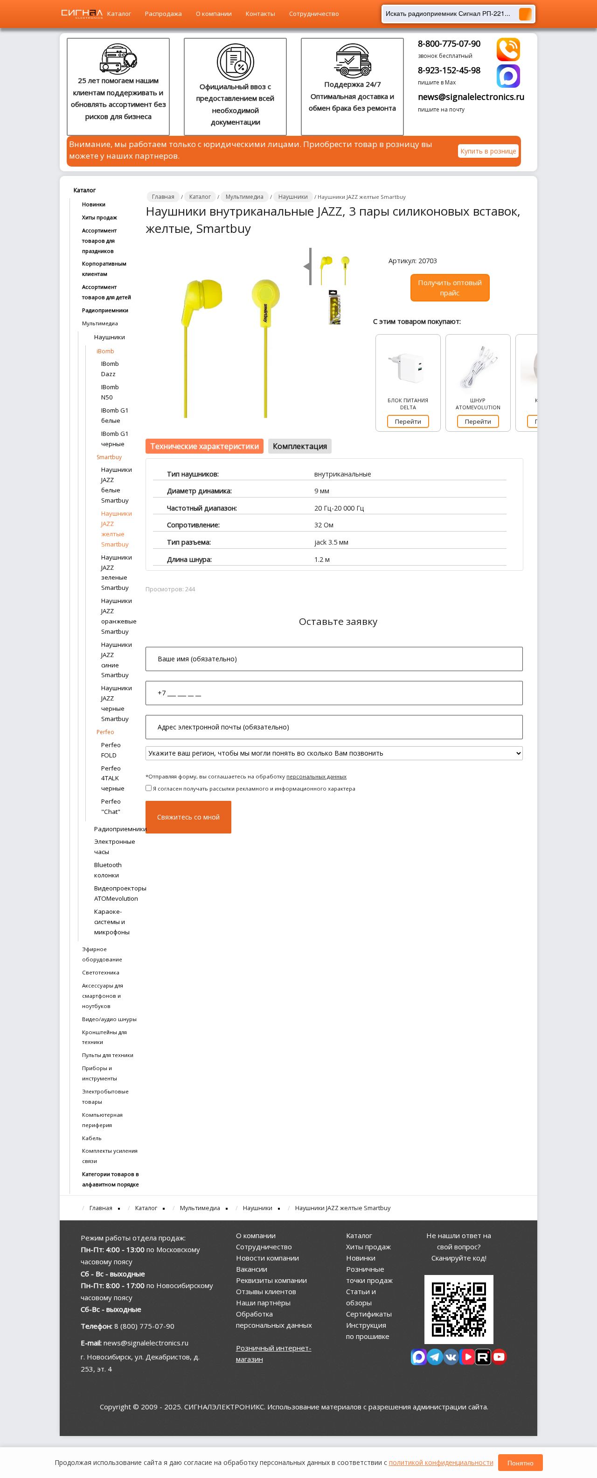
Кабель (92, 1138)
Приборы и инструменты (99, 1073)
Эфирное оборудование (102, 954)
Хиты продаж (99, 217)
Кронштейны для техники (104, 1037)
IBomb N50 (110, 392)
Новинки (93, 204)
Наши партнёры (263, 1302)
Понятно (520, 1462)
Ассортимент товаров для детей (106, 292)
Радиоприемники (105, 310)
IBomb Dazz (110, 368)
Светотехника (100, 972)
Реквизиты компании (271, 1280)
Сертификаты (369, 1313)
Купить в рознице (488, 151)
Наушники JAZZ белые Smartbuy (116, 484)
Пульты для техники (107, 1054)
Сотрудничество (314, 13)
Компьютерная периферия (102, 1119)
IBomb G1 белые (115, 415)
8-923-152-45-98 (449, 70)
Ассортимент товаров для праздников (99, 240)
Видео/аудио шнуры (109, 1019)
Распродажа (163, 13)
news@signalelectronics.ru (471, 96)
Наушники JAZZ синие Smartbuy (116, 659)
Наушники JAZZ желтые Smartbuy (116, 528)
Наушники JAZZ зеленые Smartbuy (116, 572)
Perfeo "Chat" (111, 806)
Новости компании (267, 1257)
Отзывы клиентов (266, 1291)
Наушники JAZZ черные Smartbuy (116, 703)
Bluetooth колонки (108, 870)
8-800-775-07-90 (449, 43)
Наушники (109, 337)
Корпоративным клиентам (104, 268)
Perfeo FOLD (111, 750)
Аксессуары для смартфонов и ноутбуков (102, 995)
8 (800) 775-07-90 (144, 1326)
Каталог (119, 13)
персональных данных (316, 776)
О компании (214, 13)
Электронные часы (114, 846)
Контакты (260, 13)
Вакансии (251, 1269)
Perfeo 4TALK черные (113, 778)
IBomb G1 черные (115, 438)
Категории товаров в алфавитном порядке (110, 1179)
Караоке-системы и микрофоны (112, 921)
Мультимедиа (100, 323)
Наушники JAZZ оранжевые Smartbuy (116, 616)
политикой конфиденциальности (441, 1462)
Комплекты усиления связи (110, 1155)
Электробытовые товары (105, 1096)
